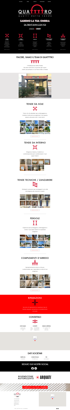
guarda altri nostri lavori (35, 136)
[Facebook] (32, 368)
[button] (27, 1)
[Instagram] (35, 368)
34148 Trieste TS (16, 404)
